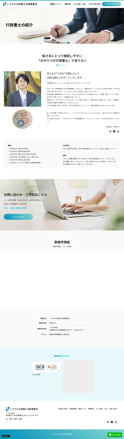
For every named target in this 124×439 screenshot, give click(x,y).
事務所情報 (73, 409)
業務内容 (68, 4)
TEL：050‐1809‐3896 (15, 208)
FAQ (84, 4)
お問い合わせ (113, 409)
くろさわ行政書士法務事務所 (22, 4)
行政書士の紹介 (63, 409)
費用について (82, 409)
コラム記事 (77, 4)
